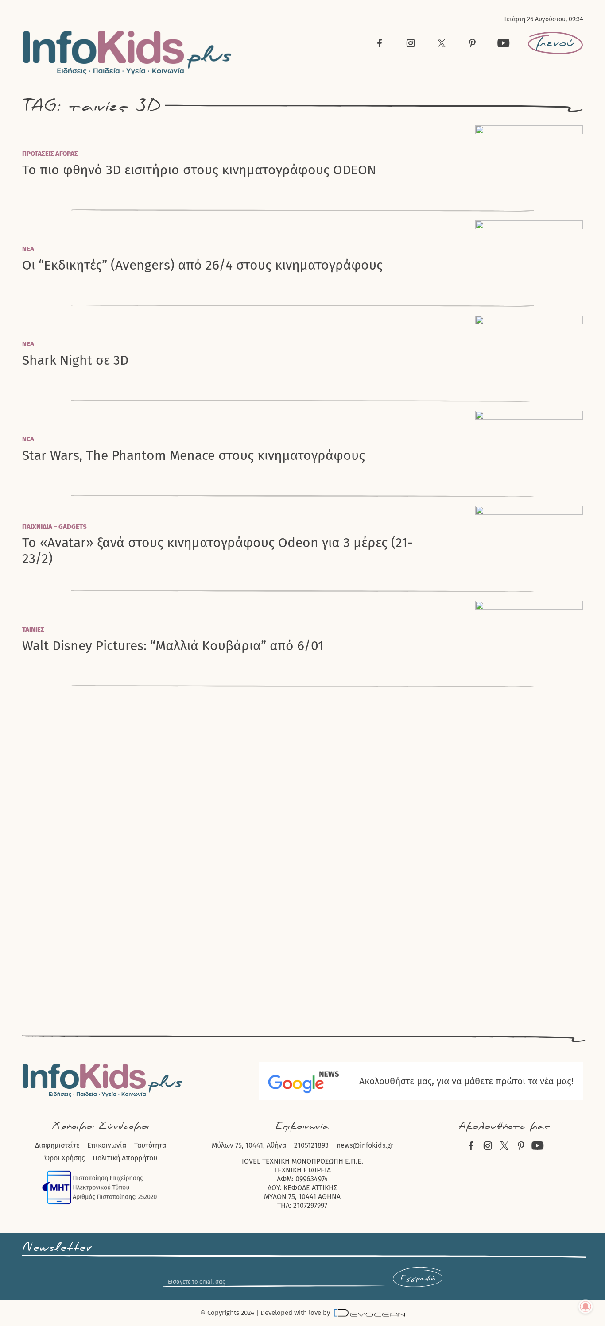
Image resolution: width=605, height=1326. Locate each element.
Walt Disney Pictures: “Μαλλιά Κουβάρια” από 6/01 (173, 646)
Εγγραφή (417, 1278)
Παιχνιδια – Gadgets (54, 527)
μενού (555, 43)
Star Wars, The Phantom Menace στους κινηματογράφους (193, 455)
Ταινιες (33, 629)
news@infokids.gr (365, 1145)
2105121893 (311, 1145)
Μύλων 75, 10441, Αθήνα (249, 1145)
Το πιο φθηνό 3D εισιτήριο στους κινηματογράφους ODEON (199, 170)
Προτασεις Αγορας (50, 154)
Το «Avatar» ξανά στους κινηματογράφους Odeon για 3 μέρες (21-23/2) (217, 550)
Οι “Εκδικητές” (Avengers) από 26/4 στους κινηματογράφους (202, 265)
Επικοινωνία (106, 1145)
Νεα (28, 249)
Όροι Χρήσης (64, 1158)
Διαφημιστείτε (57, 1145)
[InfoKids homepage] (127, 52)
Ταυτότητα (150, 1145)
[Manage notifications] (585, 1306)
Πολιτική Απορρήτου (125, 1158)
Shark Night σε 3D (75, 360)
